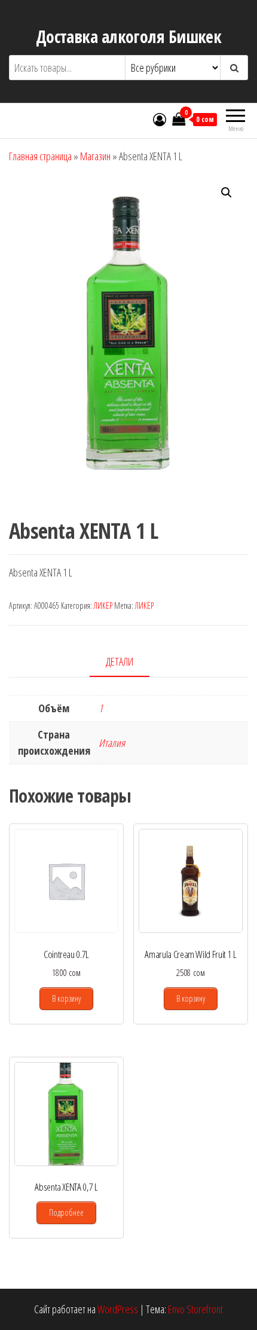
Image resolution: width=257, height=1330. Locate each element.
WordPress (117, 1309)
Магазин (95, 156)
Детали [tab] (119, 661)
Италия (112, 743)
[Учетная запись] (159, 119)
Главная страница (40, 156)
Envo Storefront (195, 1309)
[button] (226, 192)
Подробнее (66, 1212)
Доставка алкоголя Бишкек (129, 36)
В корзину (66, 998)
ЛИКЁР (103, 605)
